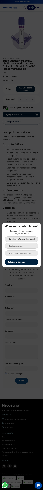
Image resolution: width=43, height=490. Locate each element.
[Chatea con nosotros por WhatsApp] (5, 485)
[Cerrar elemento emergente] (37, 225)
